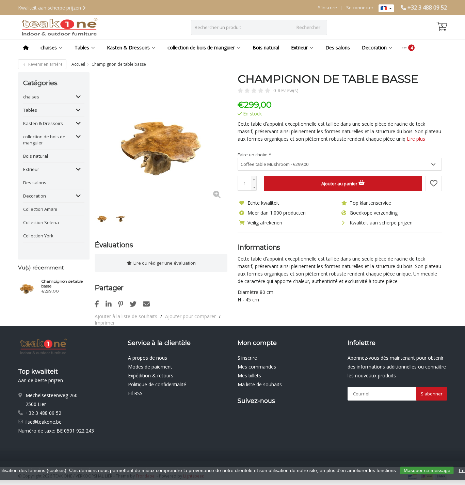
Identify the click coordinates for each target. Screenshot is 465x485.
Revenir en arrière (45, 64)
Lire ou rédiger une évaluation (164, 263)
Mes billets (249, 375)
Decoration (374, 47)
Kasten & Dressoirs (128, 47)
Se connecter (359, 7)
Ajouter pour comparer (190, 316)
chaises (49, 47)
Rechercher (308, 27)
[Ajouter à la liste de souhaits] (434, 183)
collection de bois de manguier (201, 47)
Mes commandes (257, 366)
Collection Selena (41, 222)
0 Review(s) (286, 90)
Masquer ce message (427, 470)
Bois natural (266, 47)
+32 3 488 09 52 (427, 7)
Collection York (38, 236)
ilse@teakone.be (44, 422)
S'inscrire (327, 7)
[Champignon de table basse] (27, 287)
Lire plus (416, 139)
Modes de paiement (150, 366)
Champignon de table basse (62, 283)
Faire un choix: (254, 155)
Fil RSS (135, 393)
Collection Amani (40, 209)
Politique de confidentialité (157, 384)
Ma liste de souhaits (260, 384)
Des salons (337, 47)
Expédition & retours (150, 375)
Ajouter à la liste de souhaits (126, 316)
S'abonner (432, 394)
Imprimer (105, 322)
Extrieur (299, 47)
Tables (82, 47)
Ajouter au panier (339, 184)
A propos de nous (147, 358)
